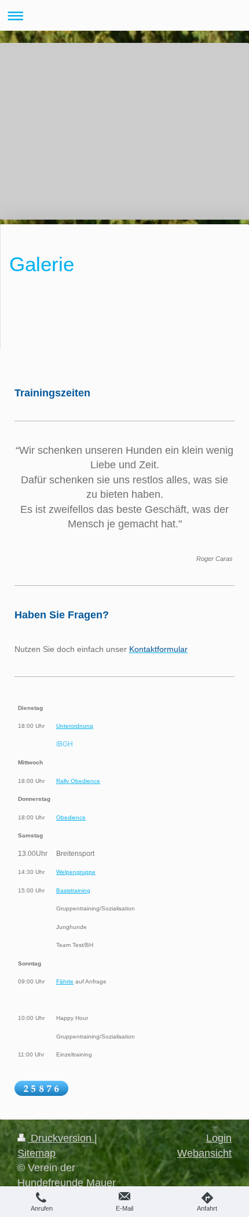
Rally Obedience (78, 781)
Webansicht (204, 1153)
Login (219, 1138)
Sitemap (36, 1153)
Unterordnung (74, 726)
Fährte (65, 981)
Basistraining (73, 890)
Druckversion (61, 1138)
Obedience (71, 817)
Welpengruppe (76, 872)
